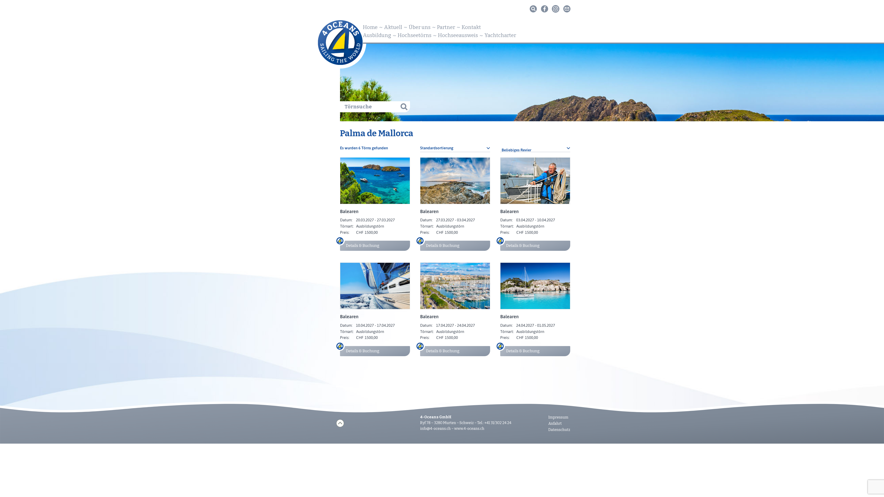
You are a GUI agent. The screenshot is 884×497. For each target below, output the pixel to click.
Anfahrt (555, 423)
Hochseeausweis (458, 35)
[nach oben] (340, 423)
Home (370, 27)
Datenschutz (559, 430)
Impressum (558, 417)
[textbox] (535, 150)
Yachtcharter (500, 35)
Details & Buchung (362, 245)
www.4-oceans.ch (469, 428)
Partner (446, 27)
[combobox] (535, 148)
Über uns (419, 27)
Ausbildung (377, 35)
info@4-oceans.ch (435, 428)
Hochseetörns (414, 35)
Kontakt (471, 27)
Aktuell (393, 27)
